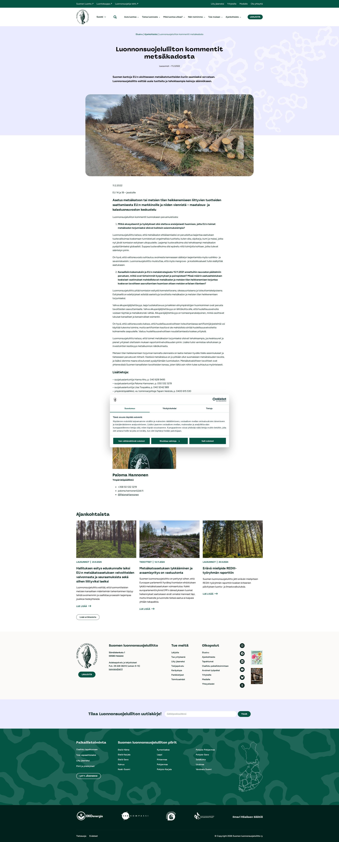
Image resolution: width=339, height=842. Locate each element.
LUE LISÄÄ (81, 606)
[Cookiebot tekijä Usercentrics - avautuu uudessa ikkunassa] (214, 400)
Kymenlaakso (163, 749)
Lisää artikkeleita (88, 617)
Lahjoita (255, 17)
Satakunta (201, 759)
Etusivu (139, 34)
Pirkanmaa (162, 759)
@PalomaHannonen (128, 494)
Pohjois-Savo (202, 754)
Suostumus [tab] (129, 408)
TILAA (244, 714)
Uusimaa (200, 764)
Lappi (159, 754)
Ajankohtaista (150, 34)
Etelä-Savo (123, 759)
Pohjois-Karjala (164, 769)
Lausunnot (82, 562)
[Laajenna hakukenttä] (115, 17)
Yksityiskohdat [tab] (169, 408)
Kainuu (121, 764)
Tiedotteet (145, 562)
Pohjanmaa (162, 764)
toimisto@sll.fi (116, 669)
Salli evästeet (208, 441)
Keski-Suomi (124, 769)
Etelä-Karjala (124, 754)
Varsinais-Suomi (203, 769)
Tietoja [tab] (209, 408)
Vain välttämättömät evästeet (131, 441)
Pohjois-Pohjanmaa (205, 749)
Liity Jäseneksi (88, 776)
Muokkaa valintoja (168, 441)
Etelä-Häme (124, 749)
